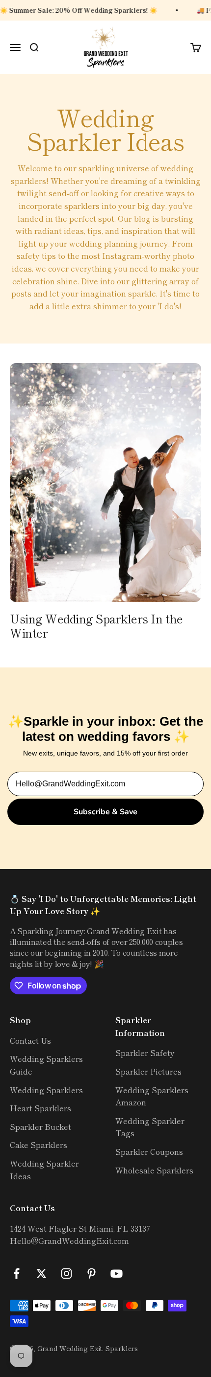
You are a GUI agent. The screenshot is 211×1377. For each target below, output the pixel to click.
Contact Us (30, 1040)
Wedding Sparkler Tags (150, 1127)
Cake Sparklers (38, 1144)
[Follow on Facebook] (16, 1273)
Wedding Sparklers (46, 1090)
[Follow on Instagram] (66, 1273)
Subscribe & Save (105, 811)
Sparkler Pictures (148, 1071)
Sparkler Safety (145, 1052)
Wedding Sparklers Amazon (151, 1096)
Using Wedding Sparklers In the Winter (96, 625)
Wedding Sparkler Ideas (44, 1169)
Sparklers (122, 1348)
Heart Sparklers (40, 1108)
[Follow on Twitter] (41, 1273)
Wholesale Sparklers (154, 1170)
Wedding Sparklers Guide (46, 1065)
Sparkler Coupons (149, 1151)
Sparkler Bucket (40, 1126)
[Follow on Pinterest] (91, 1273)
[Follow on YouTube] (116, 1273)
